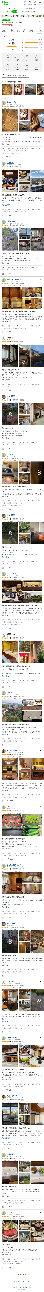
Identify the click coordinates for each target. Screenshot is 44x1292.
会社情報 (15, 1287)
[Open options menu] (41, 102)
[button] (7, 89)
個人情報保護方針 (25, 1287)
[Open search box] (4, 75)
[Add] (39, 21)
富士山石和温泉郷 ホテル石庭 (12, 22)
